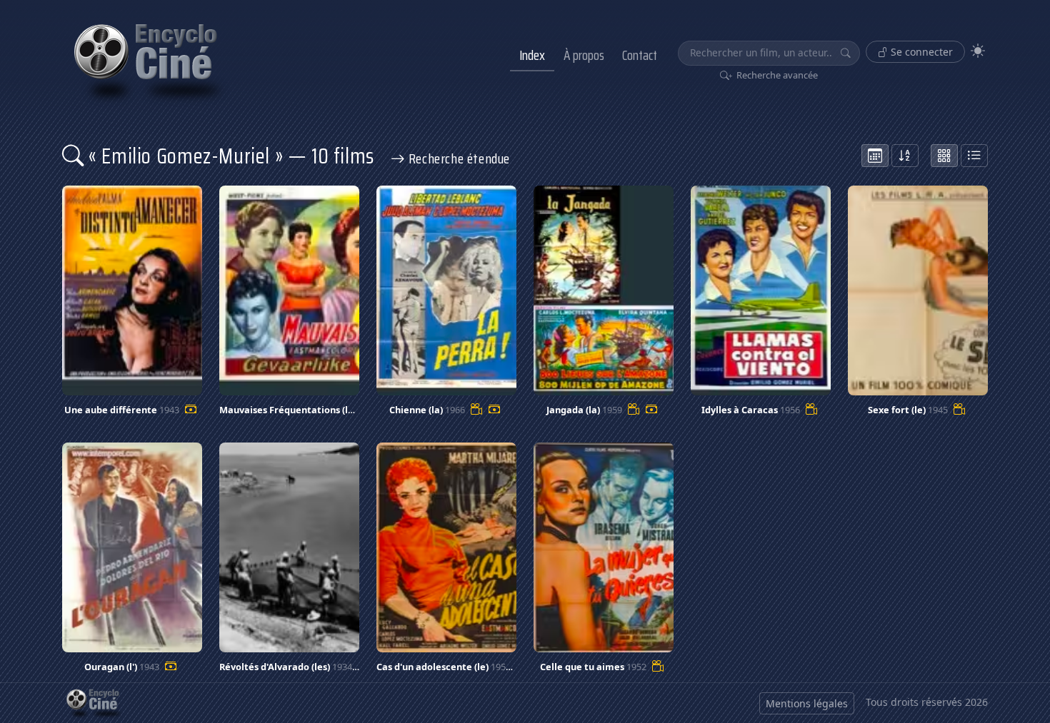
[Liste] (974, 155)
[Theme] (978, 51)
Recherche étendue (457, 158)
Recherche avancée (776, 75)
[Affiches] (944, 155)
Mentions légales (807, 703)
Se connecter (920, 52)
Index (532, 55)
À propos (584, 55)
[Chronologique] (875, 155)
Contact (639, 55)
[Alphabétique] (905, 155)
